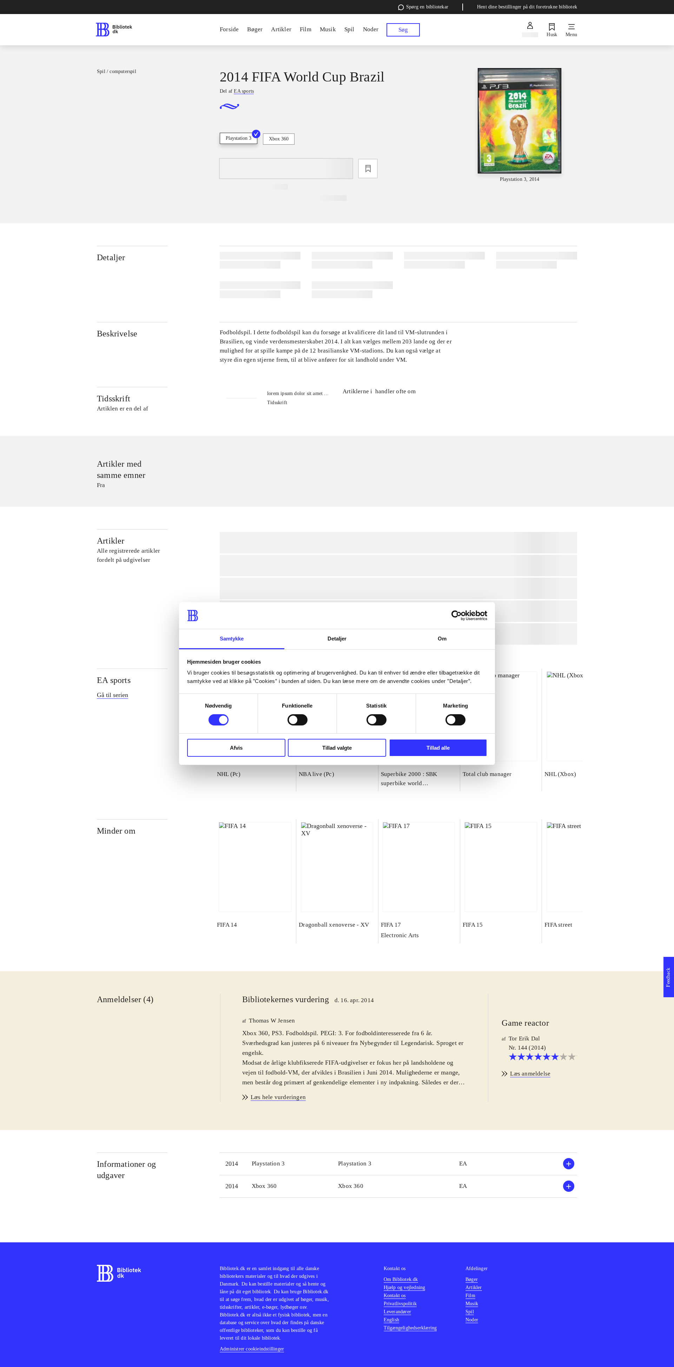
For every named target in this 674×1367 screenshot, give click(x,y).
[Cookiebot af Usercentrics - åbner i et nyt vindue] (456, 615)
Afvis (236, 748)
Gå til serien (112, 694)
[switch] (298, 719)
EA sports (114, 680)
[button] (398, 1163)
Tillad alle (438, 748)
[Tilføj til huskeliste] (368, 168)
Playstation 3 (238, 138)
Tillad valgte (337, 748)
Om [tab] (442, 639)
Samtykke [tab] (232, 639)
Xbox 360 (279, 139)
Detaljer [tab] (337, 639)
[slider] (519, 125)
